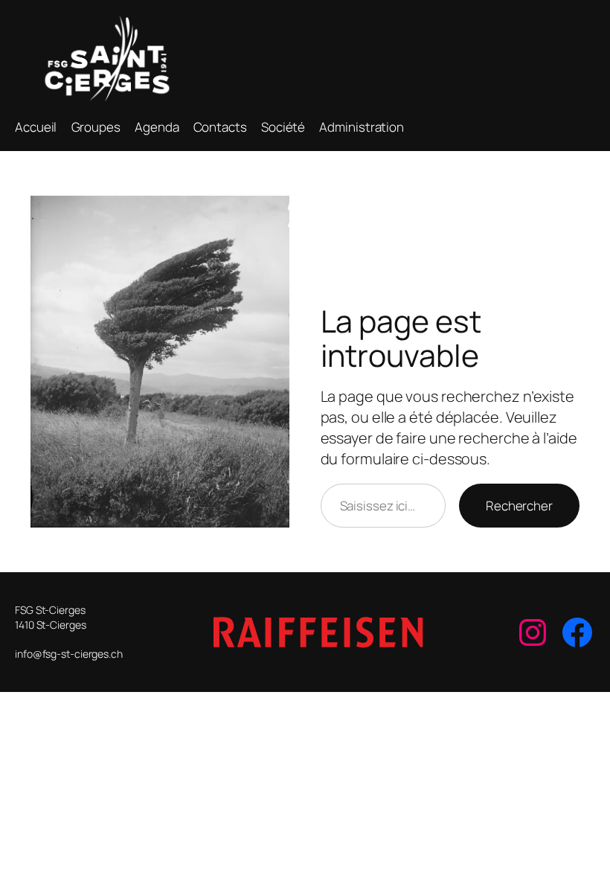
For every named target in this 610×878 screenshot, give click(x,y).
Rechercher (519, 505)
